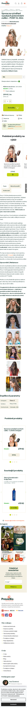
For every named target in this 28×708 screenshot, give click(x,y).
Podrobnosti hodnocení (8, 23)
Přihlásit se (13, 586)
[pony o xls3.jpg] (13, 352)
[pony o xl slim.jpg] (13, 305)
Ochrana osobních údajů (10, 631)
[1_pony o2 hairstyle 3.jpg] (13, 384)
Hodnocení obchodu (9, 626)
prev (1, 441)
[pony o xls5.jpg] (13, 368)
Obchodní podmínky (13, 696)
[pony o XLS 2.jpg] (13, 337)
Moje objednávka (8, 640)
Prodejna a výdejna (8, 638)
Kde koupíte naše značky (10, 663)
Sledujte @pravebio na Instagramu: (15, 520)
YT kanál (10, 255)
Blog (4, 659)
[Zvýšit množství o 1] (10, 101)
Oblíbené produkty (8, 643)
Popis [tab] (4, 186)
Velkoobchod (7, 661)
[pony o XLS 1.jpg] (13, 321)
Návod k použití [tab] (15, 186)
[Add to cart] (13, 174)
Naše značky (7, 656)
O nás (5, 654)
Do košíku (11, 108)
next (25, 441)
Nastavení (13, 699)
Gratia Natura (7, 670)
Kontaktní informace (9, 666)
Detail (14, 455)
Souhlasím (13, 704)
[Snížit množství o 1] (5, 101)
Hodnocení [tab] (6, 190)
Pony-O (9, 25)
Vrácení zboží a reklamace (10, 636)
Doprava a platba (8, 629)
